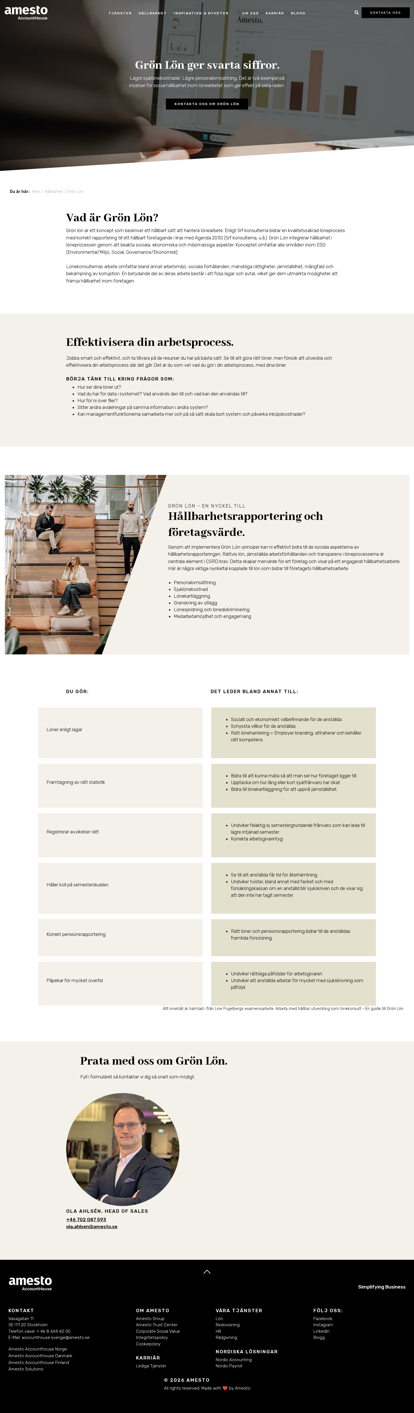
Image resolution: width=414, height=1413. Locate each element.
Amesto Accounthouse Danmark (40, 1355)
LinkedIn (322, 1331)
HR (218, 1331)
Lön (219, 1318)
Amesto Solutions (25, 1369)
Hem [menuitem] (36, 191)
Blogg (298, 13)
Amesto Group (150, 1318)
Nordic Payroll (229, 1366)
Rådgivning (226, 1337)
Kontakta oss (385, 13)
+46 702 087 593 (86, 1219)
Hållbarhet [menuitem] (53, 191)
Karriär (275, 13)
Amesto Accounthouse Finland (38, 1362)
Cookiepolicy (148, 1344)
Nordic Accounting (234, 1359)
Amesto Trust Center (156, 1324)
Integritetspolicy (152, 1337)
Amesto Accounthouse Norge (37, 1349)
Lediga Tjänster (151, 1366)
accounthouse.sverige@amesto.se (56, 1337)
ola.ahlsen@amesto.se (91, 1226)
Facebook (322, 1318)
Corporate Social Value (158, 1331)
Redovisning (228, 1324)
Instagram (323, 1324)
